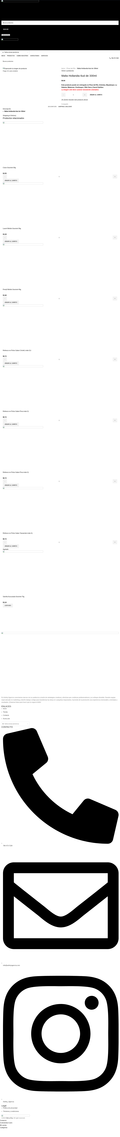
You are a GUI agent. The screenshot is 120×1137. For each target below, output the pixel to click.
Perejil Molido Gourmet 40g (12, 289)
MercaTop (9, 1118)
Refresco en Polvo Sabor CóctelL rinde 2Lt (17, 350)
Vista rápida (5, 164)
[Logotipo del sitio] (20, 10)
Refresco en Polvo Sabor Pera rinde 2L (16, 411)
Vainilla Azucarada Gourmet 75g (13, 596)
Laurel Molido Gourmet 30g (12, 228)
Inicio (63, 68)
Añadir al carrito (96, 95)
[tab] (52, 107)
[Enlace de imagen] (15, 1115)
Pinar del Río (71, 68)
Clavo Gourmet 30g (9, 167)
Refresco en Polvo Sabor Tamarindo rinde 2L (18, 533)
